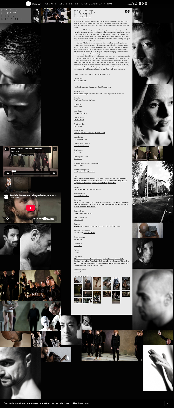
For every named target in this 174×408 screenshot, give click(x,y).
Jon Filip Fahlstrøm (80, 172)
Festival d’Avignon (108, 259)
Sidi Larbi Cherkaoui (80, 80)
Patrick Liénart (100, 226)
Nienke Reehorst (79, 165)
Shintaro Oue (116, 204)
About (49, 3)
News (108, 3)
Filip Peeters (77, 100)
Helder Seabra (90, 172)
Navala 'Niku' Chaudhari (81, 178)
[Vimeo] (143, 3)
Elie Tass (104, 183)
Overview (8, 13)
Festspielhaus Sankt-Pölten (120, 263)
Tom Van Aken (78, 220)
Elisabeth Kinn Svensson (81, 146)
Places (84, 3)
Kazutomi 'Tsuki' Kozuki (100, 180)
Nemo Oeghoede (106, 204)
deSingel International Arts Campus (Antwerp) (88, 259)
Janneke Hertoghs (90, 226)
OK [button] (167, 403)
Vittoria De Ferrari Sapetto (82, 202)
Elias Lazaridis (95, 202)
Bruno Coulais (78, 94)
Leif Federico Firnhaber (96, 178)
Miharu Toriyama (79, 120)
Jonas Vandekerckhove (81, 204)
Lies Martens (78, 246)
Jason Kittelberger (105, 202)
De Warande (77, 272)
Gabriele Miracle (100, 133)
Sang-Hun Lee (122, 180)
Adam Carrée (78, 107)
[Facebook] (140, 3)
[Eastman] (33, 4)
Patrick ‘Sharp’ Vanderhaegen (83, 213)
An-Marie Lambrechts (88, 133)
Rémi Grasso (78, 159)
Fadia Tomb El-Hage (95, 189)
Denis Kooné (116, 202)
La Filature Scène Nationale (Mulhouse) (99, 263)
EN (136, 2)
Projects (61, 3)
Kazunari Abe (93, 87)
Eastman (76, 252)
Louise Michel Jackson (85, 180)
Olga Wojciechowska (104, 87)
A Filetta (76, 189)
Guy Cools (77, 133)
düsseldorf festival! (98, 265)
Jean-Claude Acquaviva (81, 87)
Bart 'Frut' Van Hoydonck (113, 226)
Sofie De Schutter (89, 233)
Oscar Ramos (82, 207)
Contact (135, 4)
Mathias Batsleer (79, 226)
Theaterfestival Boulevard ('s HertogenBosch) (103, 261)
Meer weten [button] (83, 403)
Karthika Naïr (78, 239)
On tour (7, 16)
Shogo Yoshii (125, 202)
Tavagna (85, 94)
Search (130, 4)
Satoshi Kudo (91, 207)
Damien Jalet (78, 126)
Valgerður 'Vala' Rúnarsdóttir (82, 183)
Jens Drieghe (78, 152)
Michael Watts (112, 183)
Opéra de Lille (84, 261)
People (73, 3)
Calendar (97, 3)
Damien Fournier (109, 178)
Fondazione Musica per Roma (83, 265)
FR (132, 2)
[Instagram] (146, 3)
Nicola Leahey (113, 180)
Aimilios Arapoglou (94, 204)
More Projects (12, 19)
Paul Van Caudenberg (80, 113)
